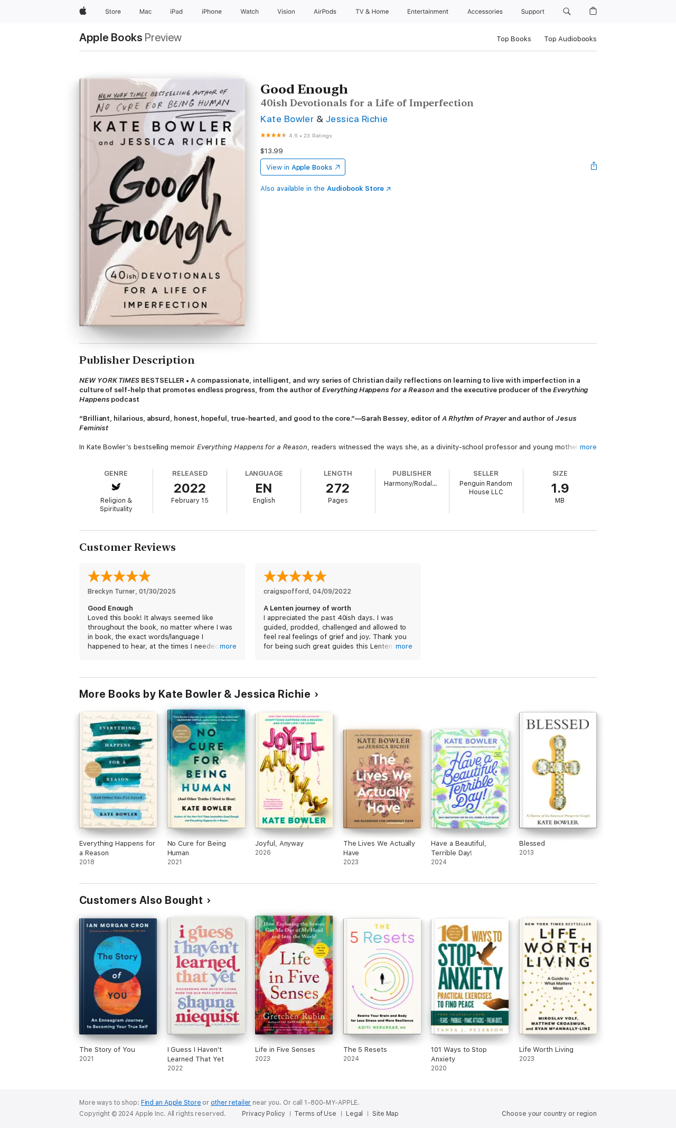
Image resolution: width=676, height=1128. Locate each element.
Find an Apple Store (171, 1102)
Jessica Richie (357, 118)
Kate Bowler (287, 118)
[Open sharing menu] (594, 167)
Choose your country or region (549, 1113)
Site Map (385, 1113)
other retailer (231, 1102)
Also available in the (322, 188)
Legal (354, 1113)
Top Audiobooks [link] (570, 39)
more (588, 447)
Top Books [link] (513, 39)
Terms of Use (315, 1113)
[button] (567, 11)
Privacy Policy (263, 1113)
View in (299, 167)
